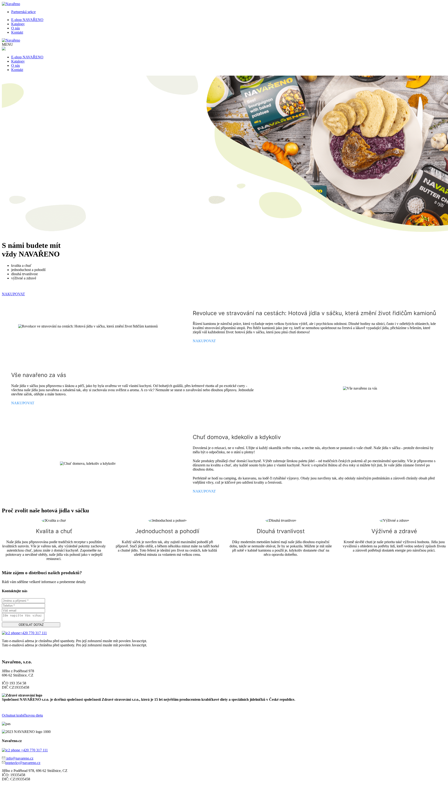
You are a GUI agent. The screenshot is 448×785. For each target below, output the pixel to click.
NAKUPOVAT (13, 294)
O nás (15, 28)
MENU (7, 44)
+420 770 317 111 (33, 633)
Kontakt (17, 32)
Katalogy (18, 24)
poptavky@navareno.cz (22, 763)
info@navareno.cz (19, 758)
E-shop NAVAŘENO (27, 20)
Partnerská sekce (23, 12)
